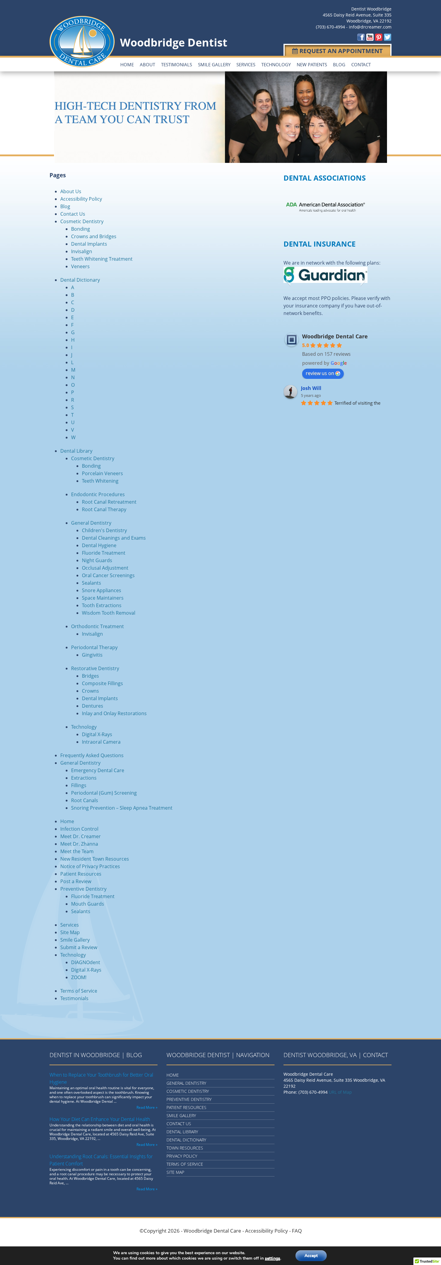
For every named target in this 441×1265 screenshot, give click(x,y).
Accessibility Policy (81, 199)
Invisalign (81, 251)
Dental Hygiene (99, 545)
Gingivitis (92, 655)
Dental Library (76, 451)
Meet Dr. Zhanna (79, 844)
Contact (361, 64)
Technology (276, 64)
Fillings (78, 785)
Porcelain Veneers (102, 473)
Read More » (147, 1107)
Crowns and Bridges (93, 236)
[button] (288, 280)
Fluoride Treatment (103, 553)
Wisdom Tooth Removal (108, 613)
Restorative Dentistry (95, 668)
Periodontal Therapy (94, 647)
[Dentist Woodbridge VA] (370, 37)
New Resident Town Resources (94, 859)
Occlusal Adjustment (105, 568)
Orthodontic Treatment (97, 626)
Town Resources (184, 1148)
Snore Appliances (101, 590)
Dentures (92, 706)
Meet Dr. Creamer (80, 836)
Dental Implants (89, 244)
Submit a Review (78, 947)
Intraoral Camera (101, 742)
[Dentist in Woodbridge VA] (388, 37)
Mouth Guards (87, 904)
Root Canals (84, 800)
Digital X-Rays (97, 734)
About (147, 64)
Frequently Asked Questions (92, 755)
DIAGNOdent (85, 962)
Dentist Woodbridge (371, 9)
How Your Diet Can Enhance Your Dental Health (100, 1119)
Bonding (80, 229)
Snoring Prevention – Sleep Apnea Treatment (121, 808)
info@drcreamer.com (370, 27)
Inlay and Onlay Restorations (114, 713)
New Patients (312, 64)
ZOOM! (78, 977)
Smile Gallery (214, 64)
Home (127, 64)
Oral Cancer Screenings (108, 575)
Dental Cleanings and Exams (114, 538)
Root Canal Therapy (104, 509)
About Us (70, 191)
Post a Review (75, 881)
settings (272, 1258)
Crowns (90, 691)
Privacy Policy (181, 1156)
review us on (320, 373)
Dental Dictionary (80, 280)
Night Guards (97, 560)
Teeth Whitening (100, 481)
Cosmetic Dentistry (82, 221)
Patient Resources (80, 874)
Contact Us (72, 214)
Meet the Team (77, 851)
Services (245, 64)
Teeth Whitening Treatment (102, 259)
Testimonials (176, 64)
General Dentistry (91, 523)
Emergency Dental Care (97, 770)
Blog (339, 64)
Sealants (91, 583)
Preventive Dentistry (83, 889)
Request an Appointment (340, 51)
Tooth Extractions (102, 605)
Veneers (80, 266)
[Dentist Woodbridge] (361, 37)
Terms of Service (78, 991)
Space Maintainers (103, 598)
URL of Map (340, 1092)
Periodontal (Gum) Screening (104, 793)
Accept (311, 1255)
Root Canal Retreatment (109, 502)
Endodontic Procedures (98, 494)
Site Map (70, 932)
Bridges (90, 676)
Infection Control (79, 829)
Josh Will (311, 388)
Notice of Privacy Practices (90, 866)
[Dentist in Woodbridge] (378, 37)
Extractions (84, 778)
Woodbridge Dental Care (335, 336)
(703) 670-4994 (330, 27)
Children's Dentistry (104, 530)
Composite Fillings (102, 683)
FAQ (297, 1230)
